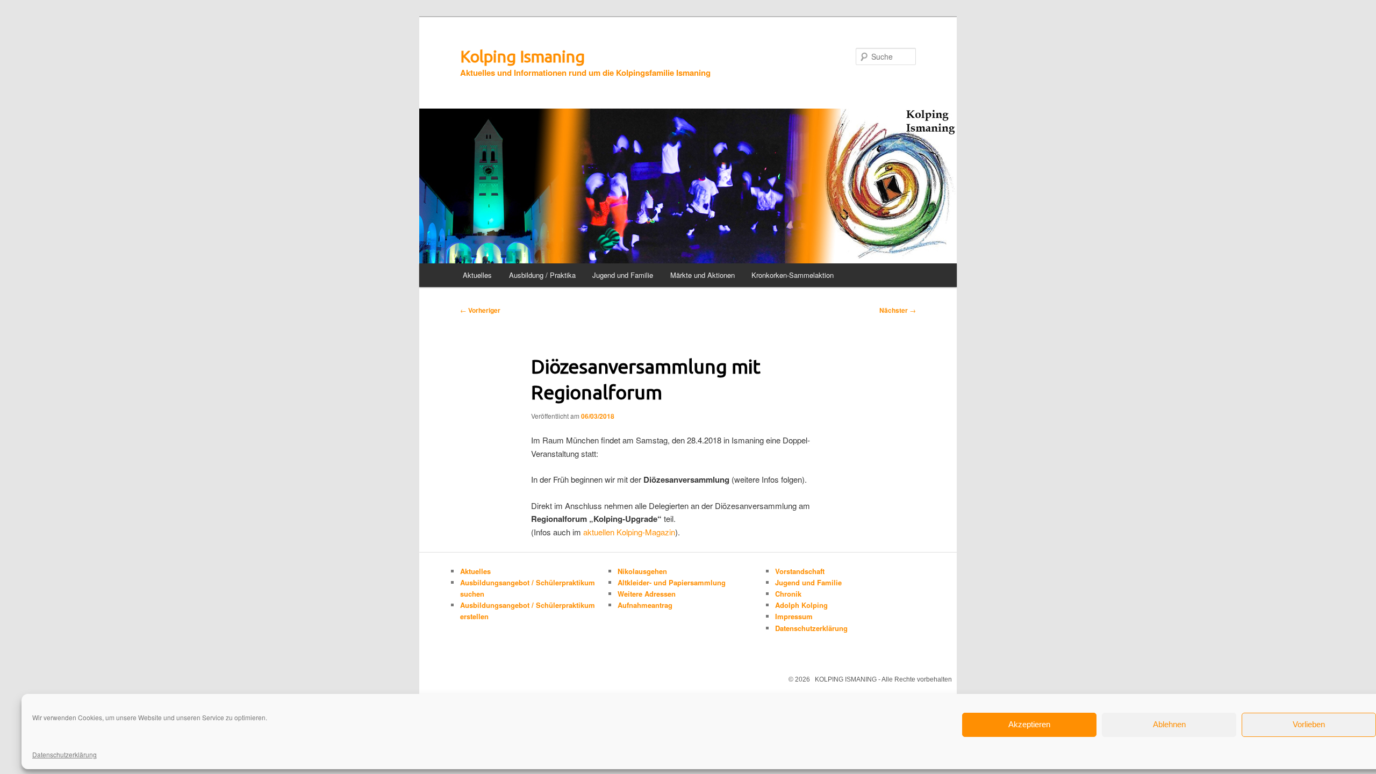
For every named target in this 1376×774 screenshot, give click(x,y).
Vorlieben (1309, 724)
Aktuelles (477, 275)
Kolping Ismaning (522, 56)
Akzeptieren (1029, 724)
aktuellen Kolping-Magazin (628, 532)
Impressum (794, 616)
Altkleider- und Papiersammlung (672, 582)
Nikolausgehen (642, 571)
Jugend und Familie (622, 275)
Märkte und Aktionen (702, 275)
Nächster (897, 310)
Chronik (788, 594)
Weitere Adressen (647, 594)
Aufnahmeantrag (645, 605)
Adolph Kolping (801, 605)
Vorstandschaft (800, 571)
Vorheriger (480, 310)
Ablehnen (1169, 724)
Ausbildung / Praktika (542, 275)
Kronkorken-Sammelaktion (792, 275)
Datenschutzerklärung (64, 754)
